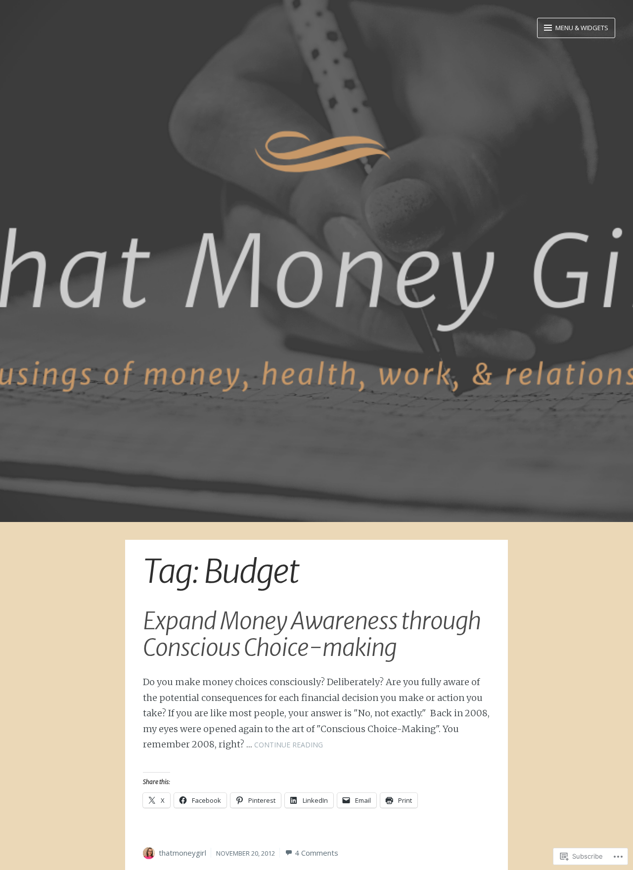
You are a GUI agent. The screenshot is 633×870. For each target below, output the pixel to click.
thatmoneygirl (182, 853)
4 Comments (316, 853)
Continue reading (288, 744)
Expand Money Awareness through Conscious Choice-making (312, 634)
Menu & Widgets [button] (581, 27)
